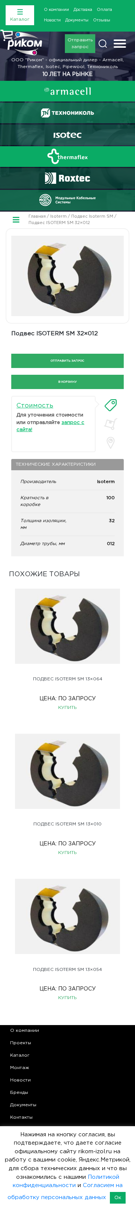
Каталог (20, 1055)
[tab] (110, 405)
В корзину (67, 381)
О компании (56, 10)
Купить (67, 708)
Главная (37, 216)
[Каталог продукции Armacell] (67, 91)
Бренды (19, 1092)
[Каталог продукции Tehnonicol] (67, 113)
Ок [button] (117, 1198)
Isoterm (58, 216)
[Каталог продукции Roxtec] (67, 178)
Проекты (20, 1043)
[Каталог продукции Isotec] (67, 135)
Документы (76, 20)
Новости (52, 20)
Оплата (104, 10)
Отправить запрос (80, 43)
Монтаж (19, 1068)
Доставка (83, 10)
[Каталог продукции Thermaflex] (67, 156)
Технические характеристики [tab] (56, 464)
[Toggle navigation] (119, 44)
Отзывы (101, 20)
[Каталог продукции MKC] (67, 200)
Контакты (21, 1117)
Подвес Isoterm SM (92, 216)
